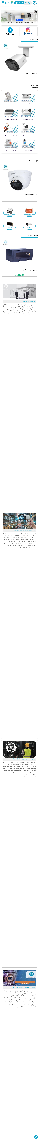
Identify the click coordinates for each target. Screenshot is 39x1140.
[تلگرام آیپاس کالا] (10, 31)
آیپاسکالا (27, 3)
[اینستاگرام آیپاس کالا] (29, 31)
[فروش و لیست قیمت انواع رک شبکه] (9, 225)
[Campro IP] (19, 17)
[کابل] (29, 212)
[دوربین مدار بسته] (29, 225)
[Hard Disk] (9, 212)
